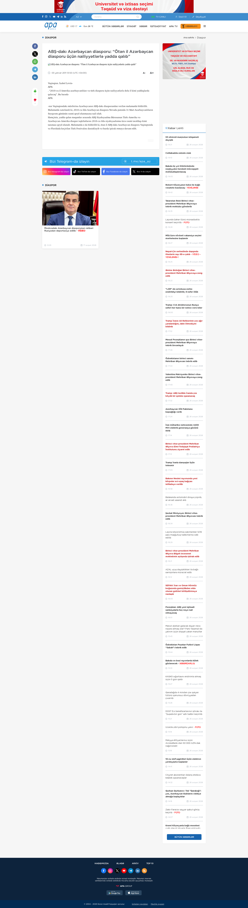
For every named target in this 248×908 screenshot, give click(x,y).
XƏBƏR (143, 26)
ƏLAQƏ (120, 863)
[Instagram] (46, 16)
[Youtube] (54, 16)
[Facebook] (42, 16)
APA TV (173, 26)
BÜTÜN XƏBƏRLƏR (113, 26)
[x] (117, 871)
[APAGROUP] (124, 886)
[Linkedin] (62, 16)
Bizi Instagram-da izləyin (58, 172)
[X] (50, 16)
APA (50, 87)
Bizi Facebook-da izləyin (116, 172)
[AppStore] (133, 893)
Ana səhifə (188, 37)
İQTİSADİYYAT (158, 26)
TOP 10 (149, 863)
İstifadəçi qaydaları (140, 904)
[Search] (138, 17)
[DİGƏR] (203, 26)
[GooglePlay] (114, 893)
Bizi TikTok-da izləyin (87, 172)
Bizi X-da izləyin (144, 172)
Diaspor (201, 37)
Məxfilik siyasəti (157, 904)
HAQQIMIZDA (102, 863)
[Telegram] (58, 16)
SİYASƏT (131, 26)
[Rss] (65, 16)
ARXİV (135, 863)
